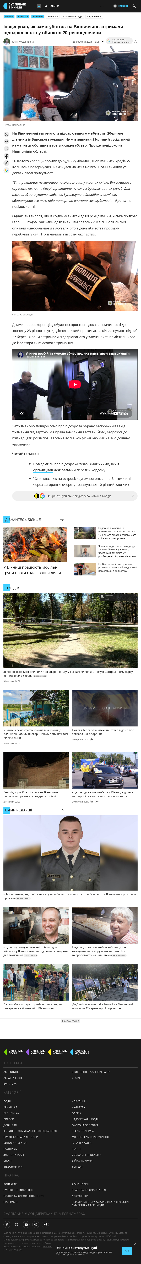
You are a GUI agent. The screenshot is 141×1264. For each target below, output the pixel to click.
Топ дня (77, 1166)
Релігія (76, 1148)
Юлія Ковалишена (23, 41)
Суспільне (50, 1243)
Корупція (78, 1101)
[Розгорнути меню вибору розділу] (39, 6)
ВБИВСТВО (38, 16)
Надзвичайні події (72, 16)
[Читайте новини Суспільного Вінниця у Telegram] (45, 1224)
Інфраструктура (83, 1131)
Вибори (8, 1119)
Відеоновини (94, 16)
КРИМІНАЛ (23, 16)
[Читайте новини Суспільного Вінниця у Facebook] (6, 1224)
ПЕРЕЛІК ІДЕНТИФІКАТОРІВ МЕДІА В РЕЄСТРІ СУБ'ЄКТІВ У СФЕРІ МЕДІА (100, 1203)
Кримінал (53, 16)
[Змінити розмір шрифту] (136, 41)
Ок (127, 1250)
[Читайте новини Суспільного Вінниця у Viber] (35, 1224)
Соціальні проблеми (87, 1154)
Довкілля (10, 1125)
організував (43, 470)
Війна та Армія (82, 1160)
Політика (10, 1148)
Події (7, 1101)
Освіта (76, 1113)
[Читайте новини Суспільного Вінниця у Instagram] (16, 1224)
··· (102, 6)
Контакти (10, 1184)
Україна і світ (12, 1078)
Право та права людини (20, 1137)
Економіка (11, 1113)
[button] (6, 134)
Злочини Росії (13, 1154)
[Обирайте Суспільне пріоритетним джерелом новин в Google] (6, 170)
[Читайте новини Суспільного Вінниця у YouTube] (26, 1224)
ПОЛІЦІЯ (9, 16)
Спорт (76, 1078)
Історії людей (82, 1142)
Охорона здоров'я (85, 1125)
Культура (10, 1084)
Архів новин (80, 1184)
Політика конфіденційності (23, 1196)
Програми (10, 1201)
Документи (80, 1196)
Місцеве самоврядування (90, 1137)
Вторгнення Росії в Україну (91, 1071)
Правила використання (89, 1190)
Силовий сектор (15, 1142)
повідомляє (112, 145)
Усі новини (52, 6)
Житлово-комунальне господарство (30, 1131)
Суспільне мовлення (18, 1190)
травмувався (86, 484)
